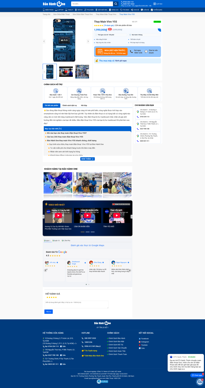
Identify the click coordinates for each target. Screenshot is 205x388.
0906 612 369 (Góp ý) (93, 346)
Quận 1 (47, 240)
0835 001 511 (144, 141)
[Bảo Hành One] (54, 4)
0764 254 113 (144, 117)
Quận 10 (57, 240)
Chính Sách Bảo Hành (117, 338)
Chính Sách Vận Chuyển (118, 348)
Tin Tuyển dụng (91, 351)
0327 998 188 (144, 129)
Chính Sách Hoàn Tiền (117, 351)
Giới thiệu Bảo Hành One (94, 356)
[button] (86, 284)
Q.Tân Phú (66, 240)
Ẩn (60, 129)
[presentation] (44, 41)
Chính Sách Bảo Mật (116, 341)
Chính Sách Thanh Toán (118, 354)
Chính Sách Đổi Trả (116, 345)
